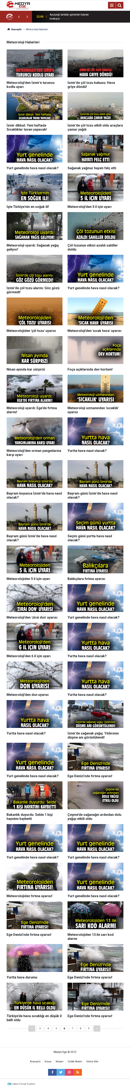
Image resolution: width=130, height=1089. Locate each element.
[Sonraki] (97, 1028)
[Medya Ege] (19, 5)
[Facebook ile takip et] (52, 1072)
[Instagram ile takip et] (69, 1072)
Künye (48, 1061)
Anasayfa (35, 1061)
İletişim (59, 1061)
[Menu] (112, 5)
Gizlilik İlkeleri (75, 1061)
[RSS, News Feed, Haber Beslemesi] (77, 1072)
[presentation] (19, 17)
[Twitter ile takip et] (61, 1072)
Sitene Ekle (92, 1061)
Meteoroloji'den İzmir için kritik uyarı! (71, 16)
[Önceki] (32, 1028)
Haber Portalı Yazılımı (23, 1084)
